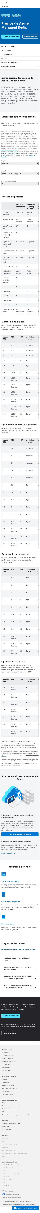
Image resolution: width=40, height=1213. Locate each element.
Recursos (4, 58)
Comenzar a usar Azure (7, 1055)
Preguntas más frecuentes (9, 62)
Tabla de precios (6, 50)
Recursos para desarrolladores (9, 1144)
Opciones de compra (7, 54)
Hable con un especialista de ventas (20, 834)
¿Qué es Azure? (6, 1052)
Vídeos (3, 1156)
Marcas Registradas (7, 1204)
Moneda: (4, 171)
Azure (3, 7)
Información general (7, 46)
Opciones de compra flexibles (9, 1088)
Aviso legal (28, 1201)
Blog (3, 1141)
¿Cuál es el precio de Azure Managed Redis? (17, 959)
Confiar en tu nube (6, 1064)
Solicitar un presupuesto (11, 36)
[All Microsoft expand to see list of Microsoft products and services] (2, 2)
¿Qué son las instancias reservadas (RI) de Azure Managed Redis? (18, 986)
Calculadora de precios (10, 901)
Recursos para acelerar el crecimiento (11, 1105)
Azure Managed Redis (8, 67)
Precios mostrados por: (8, 181)
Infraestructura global (7, 1058)
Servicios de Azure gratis (8, 1085)
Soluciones (4, 1102)
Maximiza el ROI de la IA (8, 1094)
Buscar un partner (6, 1129)
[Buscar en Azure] (6, 2)
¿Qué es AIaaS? (5, 1176)
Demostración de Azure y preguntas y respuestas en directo (16, 1114)
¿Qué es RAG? (5, 1185)
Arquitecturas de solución (8, 1108)
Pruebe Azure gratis (30, 36)
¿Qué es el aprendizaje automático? (10, 1170)
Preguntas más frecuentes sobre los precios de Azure (18, 949)
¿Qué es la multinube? (7, 1167)
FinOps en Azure (6, 1091)
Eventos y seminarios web (8, 1150)
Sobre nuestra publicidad (19, 1204)
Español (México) (9, 1191)
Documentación (8, 924)
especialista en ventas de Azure (9, 153)
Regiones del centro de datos (9, 1061)
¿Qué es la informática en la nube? (10, 1164)
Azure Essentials (6, 1067)
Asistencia (4, 1111)
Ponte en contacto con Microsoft (10, 1201)
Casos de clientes (6, 1070)
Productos (4, 1079)
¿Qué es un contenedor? (8, 1182)
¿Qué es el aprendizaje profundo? (10, 1173)
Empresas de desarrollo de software (11, 1123)
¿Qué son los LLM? (6, 1179)
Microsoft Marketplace (7, 1126)
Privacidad (21, 1201)
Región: (3, 161)
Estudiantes (5, 1147)
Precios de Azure (6, 1082)
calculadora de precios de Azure (9, 150)
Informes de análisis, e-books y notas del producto (14, 1153)
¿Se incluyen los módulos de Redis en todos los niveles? (17, 968)
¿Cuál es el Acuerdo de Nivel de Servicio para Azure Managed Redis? (18, 977)
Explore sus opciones (8, 853)
